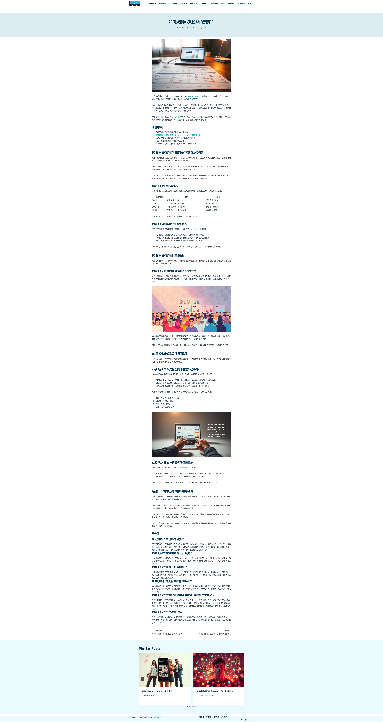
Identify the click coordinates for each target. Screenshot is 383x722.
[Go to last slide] (142, 679)
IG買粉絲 (177, 117)
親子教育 (231, 3)
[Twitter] (246, 720)
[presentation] (164, 670)
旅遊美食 (204, 3)
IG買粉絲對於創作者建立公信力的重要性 (215, 691)
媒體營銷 (152, 3)
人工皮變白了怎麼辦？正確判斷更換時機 (215, 632)
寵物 (222, 3)
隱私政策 (216, 717)
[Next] (240, 679)
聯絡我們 (208, 717)
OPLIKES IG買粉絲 (195, 96)
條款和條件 (224, 717)
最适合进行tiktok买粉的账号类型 (157, 691)
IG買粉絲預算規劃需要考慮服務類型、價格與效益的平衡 (177, 135)
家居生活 (183, 3)
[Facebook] (241, 720)
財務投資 (173, 3)
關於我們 (201, 717)
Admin (146, 696)
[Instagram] (251, 720)
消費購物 (214, 3)
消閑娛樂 (241, 3)
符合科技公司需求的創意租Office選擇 (167, 632)
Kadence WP (157, 717)
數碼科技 (163, 3)
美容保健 (193, 3)
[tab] (187, 706)
